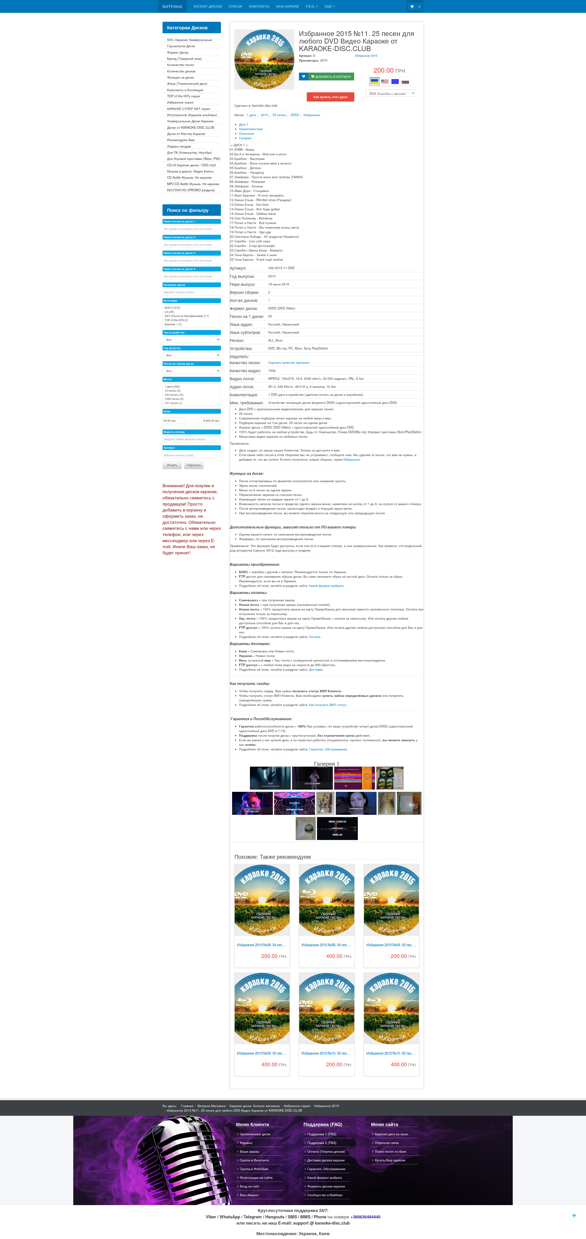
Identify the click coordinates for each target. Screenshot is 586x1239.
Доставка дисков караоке (326, 1160)
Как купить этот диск (330, 96)
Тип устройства (173, 332)
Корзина (246, 1142)
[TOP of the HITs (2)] (191, 320)
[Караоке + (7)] (191, 324)
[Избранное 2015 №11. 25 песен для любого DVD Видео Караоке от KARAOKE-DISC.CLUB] (270, 778)
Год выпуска (172, 348)
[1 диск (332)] (191, 386)
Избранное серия (297, 1105)
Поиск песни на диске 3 (179, 253)
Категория (170, 300)
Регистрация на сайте (256, 1177)
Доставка (316, 669)
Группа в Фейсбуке (254, 1168)
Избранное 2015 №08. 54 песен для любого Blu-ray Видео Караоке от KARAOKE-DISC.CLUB (326, 945)
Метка (167, 379)
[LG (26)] (191, 312)
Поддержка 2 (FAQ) (321, 1142)
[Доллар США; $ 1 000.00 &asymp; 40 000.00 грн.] (385, 81)
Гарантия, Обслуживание (328, 749)
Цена (166, 411)
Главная (187, 1105)
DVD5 (295, 114)
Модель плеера (174, 432)
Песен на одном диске (178, 363)
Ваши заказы (249, 1151)
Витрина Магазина (211, 1105)
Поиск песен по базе (390, 1151)
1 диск (251, 114)
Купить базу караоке (390, 1160)
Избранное (312, 114)
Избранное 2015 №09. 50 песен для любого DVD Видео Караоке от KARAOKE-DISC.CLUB (391, 945)
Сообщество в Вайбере (325, 1195)
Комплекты (259, 6)
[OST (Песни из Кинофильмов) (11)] (191, 316)
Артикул (169, 448)
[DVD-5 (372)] (191, 308)
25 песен (279, 114)
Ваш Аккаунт (249, 1195)
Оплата (314, 636)
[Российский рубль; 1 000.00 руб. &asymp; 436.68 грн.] (405, 81)
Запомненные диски (255, 1134)
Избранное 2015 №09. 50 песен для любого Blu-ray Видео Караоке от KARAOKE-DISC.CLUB (262, 1053)
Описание (246, 133)
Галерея (245, 138)
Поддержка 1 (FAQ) (321, 1134)
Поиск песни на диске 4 (179, 269)
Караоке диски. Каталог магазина (255, 1105)
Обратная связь (387, 1142)
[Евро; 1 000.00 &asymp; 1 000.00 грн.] (395, 81)
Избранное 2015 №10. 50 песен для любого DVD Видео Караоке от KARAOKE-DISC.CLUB (326, 1053)
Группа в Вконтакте (254, 1160)
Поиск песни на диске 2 (179, 237)
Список (235, 6)
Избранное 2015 (366, 55)
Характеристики (251, 128)
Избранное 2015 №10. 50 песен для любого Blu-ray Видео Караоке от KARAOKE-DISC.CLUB (391, 1053)
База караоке (287, 6)
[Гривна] (374, 81)
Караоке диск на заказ (391, 1134)
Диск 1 (244, 124)
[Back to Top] (574, 1215)
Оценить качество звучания (288, 362)
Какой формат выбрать (326, 585)
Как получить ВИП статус (327, 704)
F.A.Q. (310, 6)
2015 (264, 114)
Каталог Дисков (208, 6)
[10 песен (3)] (191, 390)
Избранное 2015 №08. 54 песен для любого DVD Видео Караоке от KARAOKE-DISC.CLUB (262, 945)
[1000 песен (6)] (191, 399)
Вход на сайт (249, 1186)
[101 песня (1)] (191, 403)
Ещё (328, 6)
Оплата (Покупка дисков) (326, 1151)
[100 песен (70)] (191, 395)
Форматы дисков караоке (326, 1186)
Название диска (174, 285)
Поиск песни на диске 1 (179, 221)
